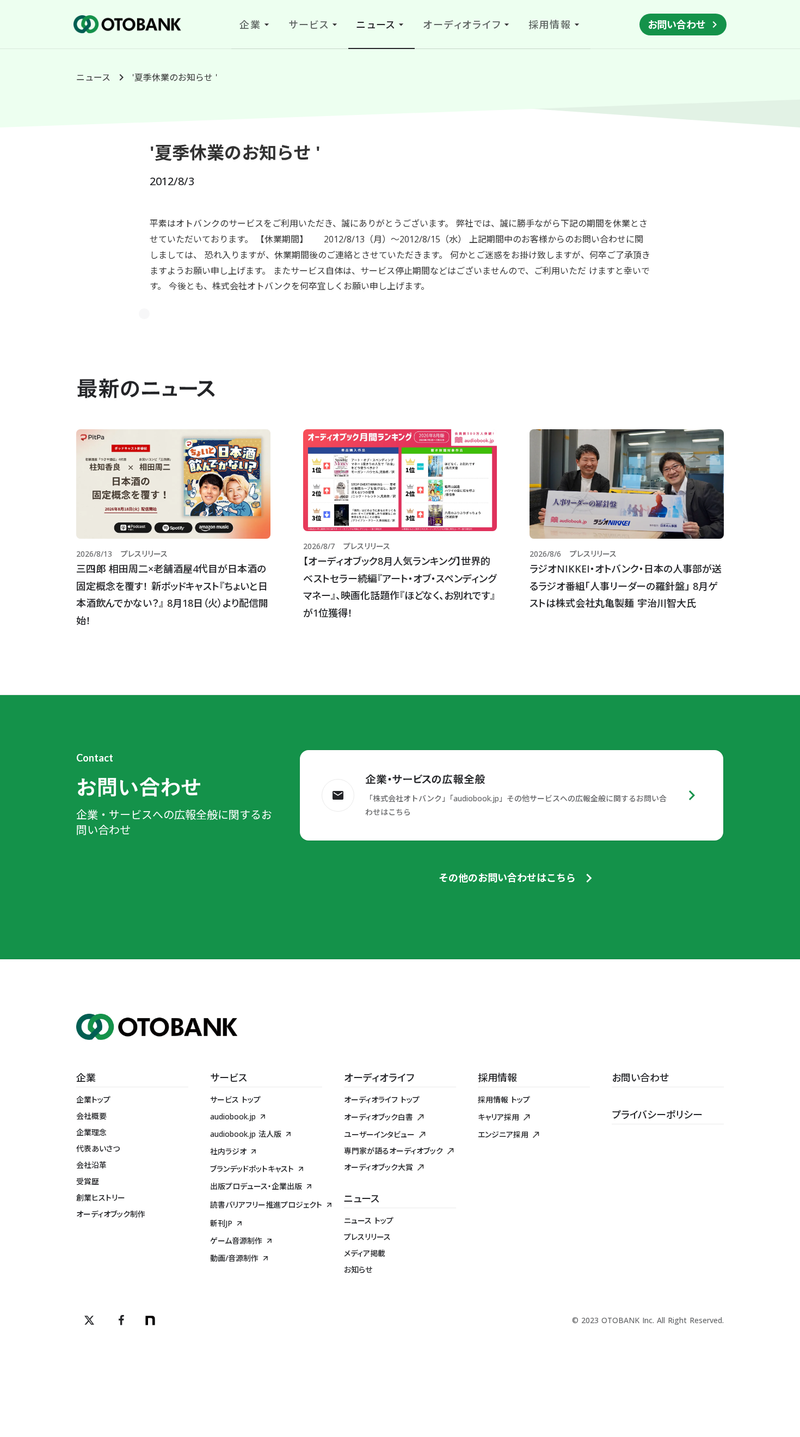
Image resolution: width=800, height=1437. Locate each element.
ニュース (93, 77)
